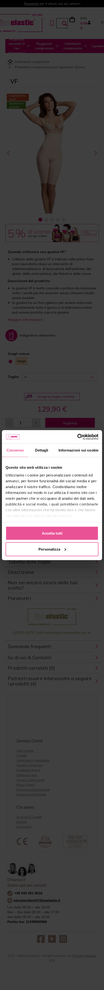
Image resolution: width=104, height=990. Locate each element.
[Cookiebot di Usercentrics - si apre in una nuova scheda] (77, 437)
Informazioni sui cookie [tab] (78, 450)
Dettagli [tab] (41, 450)
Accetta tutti (52, 533)
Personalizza (49, 549)
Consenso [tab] (15, 450)
